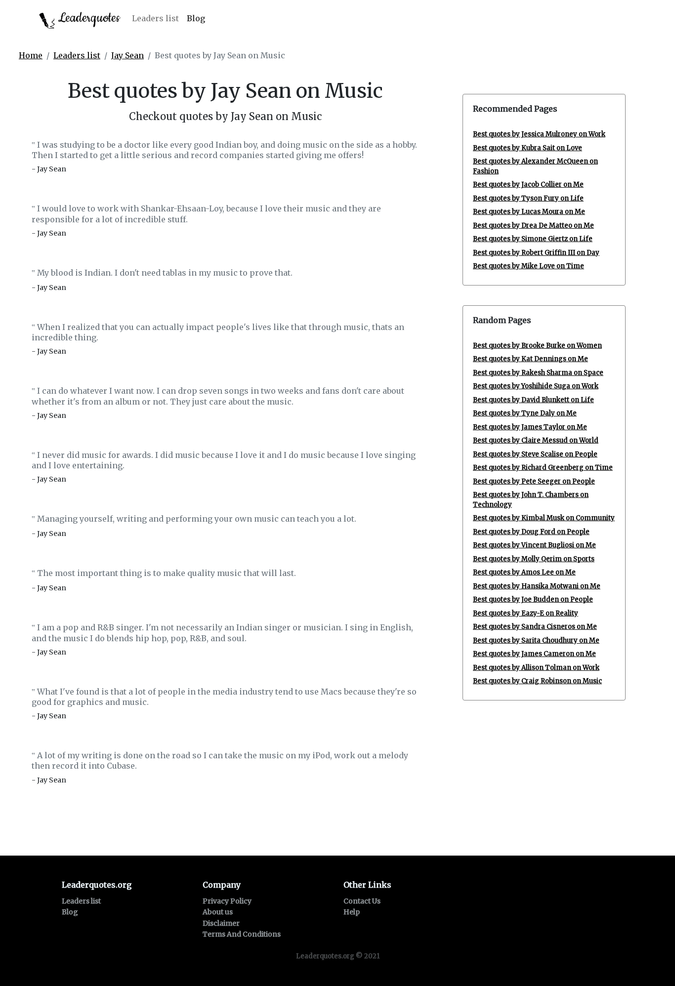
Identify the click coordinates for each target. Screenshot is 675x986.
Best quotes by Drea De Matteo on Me (533, 225)
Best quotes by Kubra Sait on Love (527, 148)
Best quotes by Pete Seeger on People (534, 481)
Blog (196, 18)
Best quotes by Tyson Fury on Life (528, 198)
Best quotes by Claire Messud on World (535, 440)
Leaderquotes (87, 18)
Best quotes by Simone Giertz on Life (532, 239)
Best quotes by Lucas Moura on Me (529, 211)
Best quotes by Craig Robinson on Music (537, 681)
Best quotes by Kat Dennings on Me (530, 359)
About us (218, 911)
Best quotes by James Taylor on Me (530, 427)
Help (351, 911)
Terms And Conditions (242, 934)
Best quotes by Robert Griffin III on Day (536, 252)
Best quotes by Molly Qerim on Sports (533, 559)
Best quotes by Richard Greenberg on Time (543, 467)
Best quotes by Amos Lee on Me (524, 572)
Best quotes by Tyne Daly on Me (525, 413)
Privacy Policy (227, 901)
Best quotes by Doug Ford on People (531, 532)
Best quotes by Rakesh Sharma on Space (538, 373)
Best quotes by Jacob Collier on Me (528, 184)
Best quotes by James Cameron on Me (534, 654)
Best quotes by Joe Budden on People (533, 599)
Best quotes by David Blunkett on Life (533, 400)
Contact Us (361, 901)
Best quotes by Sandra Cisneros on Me (535, 626)
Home (30, 55)
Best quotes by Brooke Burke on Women (537, 345)
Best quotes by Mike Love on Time (528, 266)
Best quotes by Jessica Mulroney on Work (539, 134)
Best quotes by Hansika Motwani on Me (536, 586)
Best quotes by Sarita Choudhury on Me (536, 640)
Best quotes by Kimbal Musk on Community (544, 518)
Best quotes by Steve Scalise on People (535, 454)
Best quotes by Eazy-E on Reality (525, 613)
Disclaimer (221, 923)
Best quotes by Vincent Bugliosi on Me (534, 545)
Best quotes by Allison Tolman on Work (536, 667)
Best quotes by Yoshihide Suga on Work (535, 386)
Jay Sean (127, 55)
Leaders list (155, 18)
